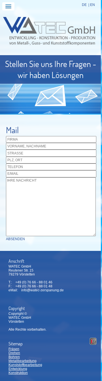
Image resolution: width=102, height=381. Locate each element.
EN (92, 5)
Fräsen (13, 349)
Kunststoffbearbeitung (25, 365)
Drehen (14, 353)
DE (84, 5)
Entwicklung (17, 369)
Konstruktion (18, 373)
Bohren (14, 357)
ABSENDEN (15, 239)
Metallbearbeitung (22, 361)
